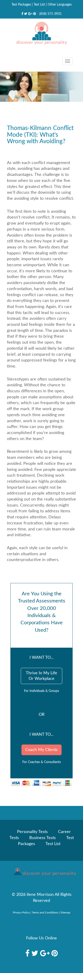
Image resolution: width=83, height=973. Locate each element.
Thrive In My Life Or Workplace (41, 676)
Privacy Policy (21, 912)
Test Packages (21, 4)
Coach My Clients (41, 750)
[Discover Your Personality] (41, 873)
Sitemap (65, 912)
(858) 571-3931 (50, 14)
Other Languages (60, 4)
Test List (39, 4)
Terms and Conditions (45, 912)
